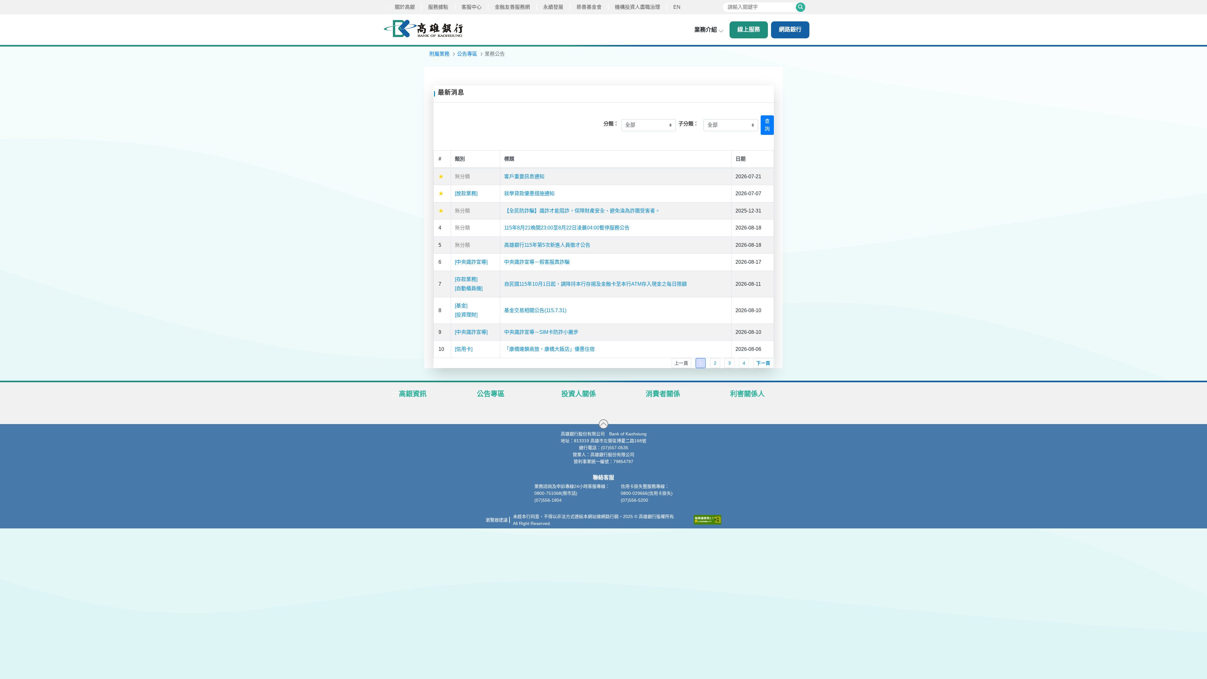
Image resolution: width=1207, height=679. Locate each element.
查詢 (767, 125)
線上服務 (748, 29)
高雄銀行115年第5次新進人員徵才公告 (547, 245)
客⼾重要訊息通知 (524, 176)
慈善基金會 (589, 7)
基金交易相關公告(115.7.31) (535, 310)
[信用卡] (463, 349)
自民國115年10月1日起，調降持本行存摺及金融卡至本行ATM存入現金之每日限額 (595, 284)
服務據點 (438, 7)
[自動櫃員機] (468, 288)
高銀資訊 (413, 394)
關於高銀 (405, 7)
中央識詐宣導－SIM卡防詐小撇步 (541, 332)
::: (387, 7)
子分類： (688, 123)
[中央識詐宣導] (471, 262)
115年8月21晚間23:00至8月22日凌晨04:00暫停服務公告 (567, 227)
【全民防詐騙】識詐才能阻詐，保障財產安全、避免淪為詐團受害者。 (582, 210)
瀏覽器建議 (497, 519)
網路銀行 (790, 29)
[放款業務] (466, 193)
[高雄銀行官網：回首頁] (423, 28)
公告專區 (490, 394)
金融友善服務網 (512, 7)
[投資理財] (466, 314)
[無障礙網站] (707, 520)
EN (677, 7)
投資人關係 (578, 394)
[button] (603, 424)
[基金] (461, 305)
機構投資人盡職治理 (637, 7)
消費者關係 (663, 394)
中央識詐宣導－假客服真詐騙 (537, 262)
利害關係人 (747, 394)
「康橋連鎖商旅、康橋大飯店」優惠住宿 (549, 349)
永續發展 (553, 7)
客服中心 (471, 7)
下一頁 (763, 363)
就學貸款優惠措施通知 (529, 193)
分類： (611, 123)
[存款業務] (466, 279)
